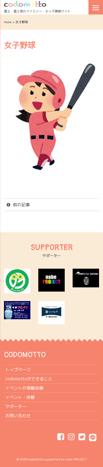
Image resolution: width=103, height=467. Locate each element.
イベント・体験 (20, 397)
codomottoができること (28, 379)
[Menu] (95, 7)
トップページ (18, 369)
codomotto (35, 459)
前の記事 (21, 205)
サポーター (15, 406)
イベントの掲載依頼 (24, 388)
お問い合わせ (18, 416)
